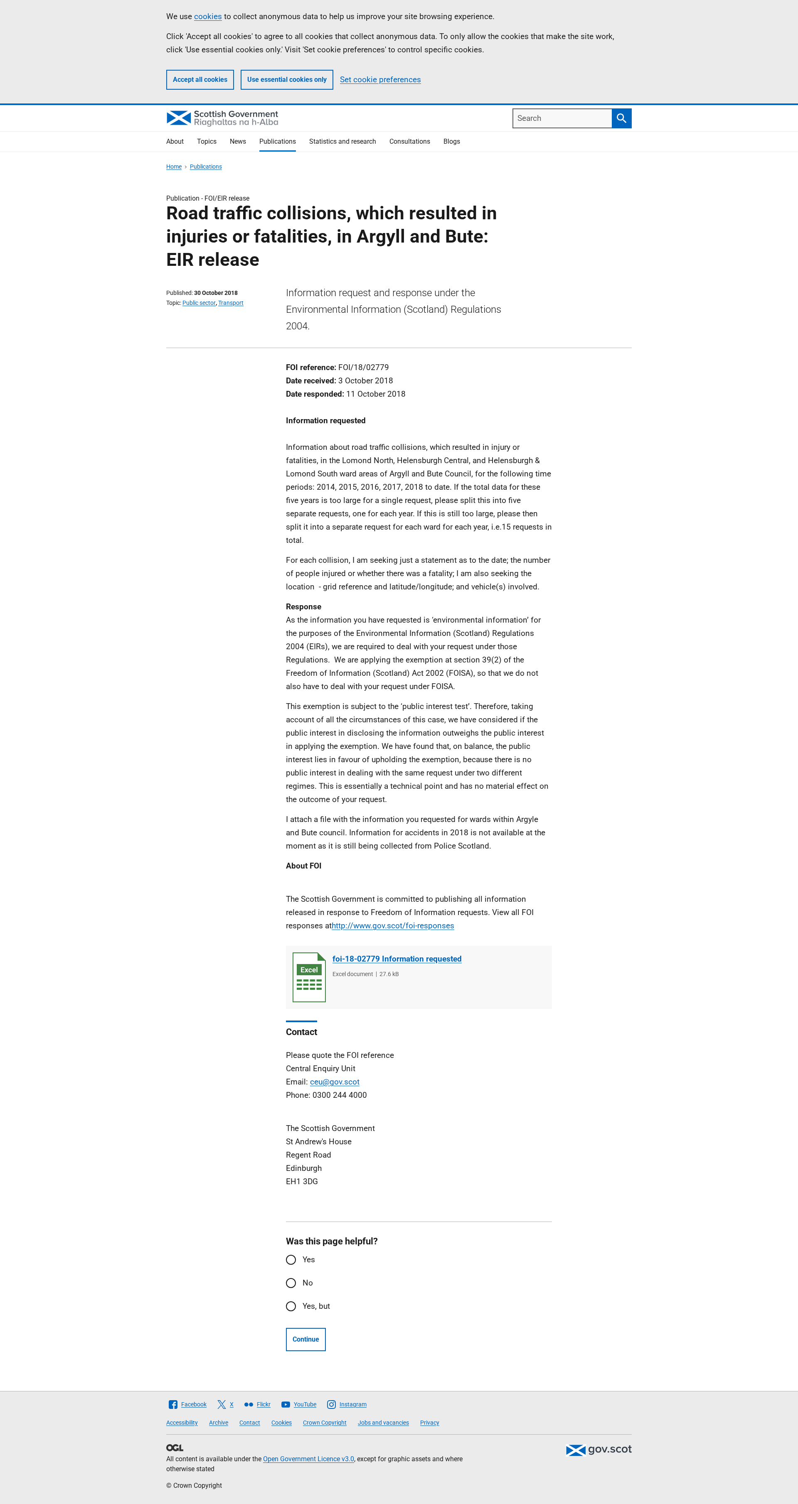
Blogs (451, 141)
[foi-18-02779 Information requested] (309, 977)
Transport (231, 302)
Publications (277, 141)
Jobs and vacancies (383, 1422)
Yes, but (316, 1306)
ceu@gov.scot (335, 1082)
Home (174, 166)
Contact (249, 1422)
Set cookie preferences (380, 79)
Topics (207, 141)
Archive (218, 1422)
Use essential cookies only (287, 79)
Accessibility (182, 1422)
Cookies (281, 1422)
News (238, 141)
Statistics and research (342, 141)
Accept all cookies (200, 79)
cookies (208, 16)
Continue (306, 1339)
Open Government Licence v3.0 (308, 1459)
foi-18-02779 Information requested (397, 959)
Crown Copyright (325, 1422)
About (175, 141)
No (308, 1283)
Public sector (199, 302)
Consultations (409, 141)
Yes (309, 1259)
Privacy (429, 1422)
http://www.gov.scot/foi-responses (393, 925)
